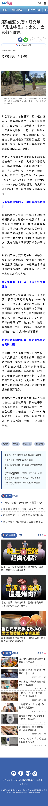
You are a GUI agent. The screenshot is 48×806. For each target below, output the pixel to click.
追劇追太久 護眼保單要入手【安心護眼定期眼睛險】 (22, 479)
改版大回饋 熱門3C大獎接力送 (19, 460)
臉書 (4, 161)
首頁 (5, 9)
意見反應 (24, 784)
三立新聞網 (7, 780)
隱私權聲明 (27, 780)
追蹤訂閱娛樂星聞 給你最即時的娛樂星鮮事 (23, 466)
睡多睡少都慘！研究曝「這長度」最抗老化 (25, 509)
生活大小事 (33, 9)
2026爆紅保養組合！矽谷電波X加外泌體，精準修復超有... (23, 483)
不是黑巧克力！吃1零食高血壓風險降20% (23, 455)
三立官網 (17, 780)
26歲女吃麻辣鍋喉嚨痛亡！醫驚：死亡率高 (25, 502)
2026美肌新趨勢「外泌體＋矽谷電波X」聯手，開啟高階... (23, 474)
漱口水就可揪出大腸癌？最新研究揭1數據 (25, 522)
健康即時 (17, 9)
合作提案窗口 (39, 780)
